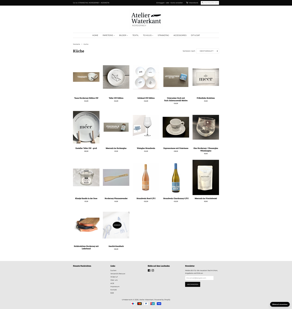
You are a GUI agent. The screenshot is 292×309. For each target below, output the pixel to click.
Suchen (113, 270)
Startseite (76, 44)
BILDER (123, 35)
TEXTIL (135, 35)
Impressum (115, 287)
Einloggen (160, 3)
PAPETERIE (108, 35)
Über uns (114, 280)
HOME (95, 35)
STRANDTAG (163, 35)
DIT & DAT (195, 35)
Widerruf (114, 277)
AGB (112, 283)
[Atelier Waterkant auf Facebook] (149, 271)
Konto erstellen (177, 3)
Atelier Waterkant (146, 300)
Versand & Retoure (117, 274)
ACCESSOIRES (179, 35)
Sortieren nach (189, 51)
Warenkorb (193, 3)
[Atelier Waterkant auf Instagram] (152, 271)
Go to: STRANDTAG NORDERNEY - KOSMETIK (91, 3)
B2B (112, 293)
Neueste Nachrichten (82, 266)
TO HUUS (147, 35)
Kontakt (113, 290)
